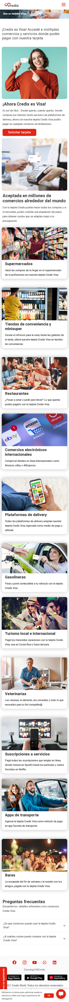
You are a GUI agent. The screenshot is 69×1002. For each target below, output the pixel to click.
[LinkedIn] (55, 963)
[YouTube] (35, 963)
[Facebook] (14, 963)
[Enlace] (12, 5)
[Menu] (64, 4)
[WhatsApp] (44, 963)
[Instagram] (24, 963)
